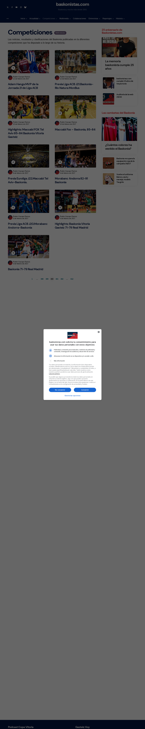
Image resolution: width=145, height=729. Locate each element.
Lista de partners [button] (54, 374)
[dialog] (73, 364)
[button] (72, 360)
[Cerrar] (98, 332)
